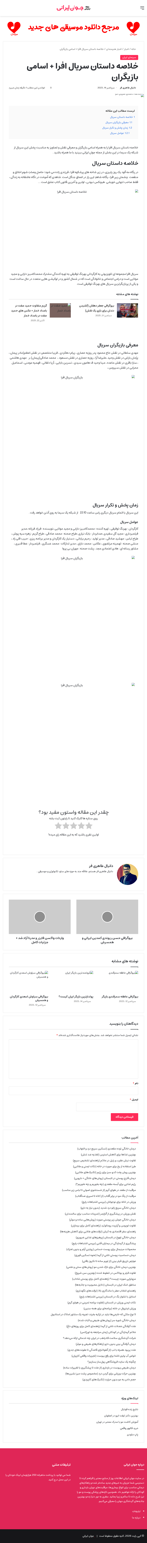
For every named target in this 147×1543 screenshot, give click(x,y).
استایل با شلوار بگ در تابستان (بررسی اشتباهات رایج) (107, 1296)
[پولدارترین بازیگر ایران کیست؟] (73, 982)
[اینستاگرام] (101, 877)
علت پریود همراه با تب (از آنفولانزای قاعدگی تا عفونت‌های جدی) (102, 1350)
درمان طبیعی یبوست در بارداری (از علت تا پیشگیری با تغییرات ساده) (99, 1367)
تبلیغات (136, 1511)
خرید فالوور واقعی (129, 1428)
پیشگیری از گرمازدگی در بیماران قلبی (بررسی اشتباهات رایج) (104, 1243)
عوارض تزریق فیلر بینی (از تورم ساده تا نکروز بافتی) (109, 1261)
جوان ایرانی (88, 1536)
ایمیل (134, 1099)
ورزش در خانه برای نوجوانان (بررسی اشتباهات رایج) (109, 1202)
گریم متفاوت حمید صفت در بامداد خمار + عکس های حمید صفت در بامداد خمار (29, 310)
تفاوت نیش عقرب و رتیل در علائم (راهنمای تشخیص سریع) (104, 1160)
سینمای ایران (129, 57)
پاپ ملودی (132, 1434)
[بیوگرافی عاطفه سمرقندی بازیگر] (118, 982)
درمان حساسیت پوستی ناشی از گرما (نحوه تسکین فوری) (105, 1255)
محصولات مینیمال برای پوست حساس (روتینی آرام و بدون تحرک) (101, 1249)
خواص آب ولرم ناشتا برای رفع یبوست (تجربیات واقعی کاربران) (104, 1356)
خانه (133, 49)
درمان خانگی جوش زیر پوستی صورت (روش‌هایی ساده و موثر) (102, 1219)
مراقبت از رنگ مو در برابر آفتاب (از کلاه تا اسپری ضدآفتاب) (105, 1196)
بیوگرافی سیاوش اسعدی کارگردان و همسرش (29, 998)
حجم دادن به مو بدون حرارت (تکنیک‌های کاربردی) (109, 1379)
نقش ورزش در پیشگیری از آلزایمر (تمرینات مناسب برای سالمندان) (100, 1213)
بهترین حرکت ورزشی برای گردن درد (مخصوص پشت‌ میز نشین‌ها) (100, 1373)
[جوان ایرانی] (73, 8)
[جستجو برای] (5, 9)
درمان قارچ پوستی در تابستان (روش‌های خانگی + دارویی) (105, 1178)
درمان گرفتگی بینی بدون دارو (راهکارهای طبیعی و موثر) (106, 1344)
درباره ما (136, 1518)
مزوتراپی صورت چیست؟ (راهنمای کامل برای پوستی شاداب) (104, 1279)
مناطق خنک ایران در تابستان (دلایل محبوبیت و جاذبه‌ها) (105, 1285)
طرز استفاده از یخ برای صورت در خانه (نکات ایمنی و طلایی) (104, 1166)
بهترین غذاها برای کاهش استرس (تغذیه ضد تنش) (108, 1154)
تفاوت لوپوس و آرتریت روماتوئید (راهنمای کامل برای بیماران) (103, 1225)
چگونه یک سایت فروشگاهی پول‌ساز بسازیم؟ (111, 1361)
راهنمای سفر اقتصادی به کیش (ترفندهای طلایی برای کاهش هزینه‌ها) (98, 1231)
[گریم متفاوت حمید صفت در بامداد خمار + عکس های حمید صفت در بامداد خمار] (60, 310)
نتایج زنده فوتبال (129, 1409)
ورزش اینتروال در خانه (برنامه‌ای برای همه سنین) (110, 1308)
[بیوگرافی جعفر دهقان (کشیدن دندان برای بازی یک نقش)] (127, 310)
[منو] (142, 9)
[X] (111, 877)
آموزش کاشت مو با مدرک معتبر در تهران (117, 1422)
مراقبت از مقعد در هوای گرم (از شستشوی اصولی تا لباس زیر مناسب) (99, 1190)
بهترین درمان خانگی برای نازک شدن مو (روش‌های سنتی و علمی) (101, 1267)
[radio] (88, 826)
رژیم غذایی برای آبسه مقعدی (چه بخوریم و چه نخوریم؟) (106, 1184)
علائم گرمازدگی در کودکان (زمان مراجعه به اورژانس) (108, 1332)
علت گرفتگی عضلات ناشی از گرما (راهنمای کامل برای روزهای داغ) (101, 1326)
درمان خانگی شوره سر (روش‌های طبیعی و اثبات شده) (107, 1320)
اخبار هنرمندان (114, 49)
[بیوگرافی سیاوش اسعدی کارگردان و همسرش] (28, 982)
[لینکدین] (106, 877)
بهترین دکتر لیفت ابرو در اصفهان (121, 1416)
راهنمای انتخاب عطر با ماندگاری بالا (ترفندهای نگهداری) (106, 1290)
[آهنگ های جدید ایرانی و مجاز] (73, 28)
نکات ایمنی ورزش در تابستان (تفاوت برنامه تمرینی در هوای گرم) (102, 1302)
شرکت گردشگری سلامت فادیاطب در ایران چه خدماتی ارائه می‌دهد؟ (99, 1338)
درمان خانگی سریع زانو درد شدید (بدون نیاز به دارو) (108, 1208)
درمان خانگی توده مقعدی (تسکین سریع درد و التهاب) (106, 1148)
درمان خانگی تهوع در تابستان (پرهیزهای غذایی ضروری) (106, 1237)
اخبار (126, 49)
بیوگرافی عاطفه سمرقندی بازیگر (120, 996)
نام (135, 1083)
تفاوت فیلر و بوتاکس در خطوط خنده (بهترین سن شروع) (105, 1273)
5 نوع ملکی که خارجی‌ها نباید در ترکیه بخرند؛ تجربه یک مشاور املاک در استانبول (93, 1314)
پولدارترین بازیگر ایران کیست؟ (76, 996)
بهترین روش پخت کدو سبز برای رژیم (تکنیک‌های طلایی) (105, 1172)
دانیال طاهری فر (128, 88)
